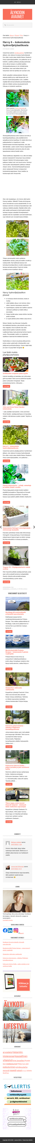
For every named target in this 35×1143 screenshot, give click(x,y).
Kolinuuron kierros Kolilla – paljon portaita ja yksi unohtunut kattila (17, 767)
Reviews (24, 1070)
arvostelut (14, 589)
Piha (12, 587)
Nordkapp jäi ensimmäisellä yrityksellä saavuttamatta (16, 613)
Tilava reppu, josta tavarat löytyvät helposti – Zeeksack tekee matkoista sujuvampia (16, 805)
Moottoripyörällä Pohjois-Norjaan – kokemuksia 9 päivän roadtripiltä (17, 652)
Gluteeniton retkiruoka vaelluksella (14, 689)
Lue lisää (9, 631)
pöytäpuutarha (22, 589)
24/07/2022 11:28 (16, 844)
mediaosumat (11, 1063)
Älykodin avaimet (17, 14)
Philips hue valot (23, 1064)
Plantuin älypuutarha (20, 108)
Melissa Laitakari (16, 842)
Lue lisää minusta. (8, 920)
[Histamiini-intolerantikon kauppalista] (17, 991)
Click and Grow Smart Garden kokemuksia (13, 408)
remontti (6, 1070)
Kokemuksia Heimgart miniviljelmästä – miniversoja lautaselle (17, 529)
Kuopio (27, 1060)
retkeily (20, 1070)
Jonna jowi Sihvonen (17, 866)
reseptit (13, 1070)
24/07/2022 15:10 (16, 869)
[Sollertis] (17, 1104)
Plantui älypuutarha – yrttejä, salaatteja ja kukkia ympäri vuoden (17, 486)
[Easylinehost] (17, 1129)
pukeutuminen (9, 1066)
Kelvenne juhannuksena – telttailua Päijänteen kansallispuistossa (15, 727)
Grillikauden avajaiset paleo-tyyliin (15, 373)
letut (4, 1064)
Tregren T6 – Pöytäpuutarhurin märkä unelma (16, 568)
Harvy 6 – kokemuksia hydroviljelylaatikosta (11, 447)
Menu (19, 2)
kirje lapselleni (19, 1060)
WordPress (6, 1073)
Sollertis (29, 1070)
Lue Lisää (6, 386)
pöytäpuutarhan (19, 53)
